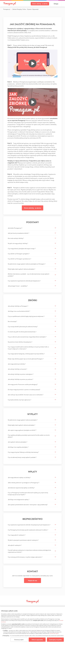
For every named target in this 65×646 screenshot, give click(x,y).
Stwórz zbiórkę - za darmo (40, 4)
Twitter (23, 605)
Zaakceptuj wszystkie (55, 640)
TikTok (41, 605)
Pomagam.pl (6, 9)
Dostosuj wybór (19, 640)
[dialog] (32, 626)
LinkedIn (35, 605)
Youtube (47, 605)
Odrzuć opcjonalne (37, 640)
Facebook (18, 605)
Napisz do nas (32, 580)
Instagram (29, 605)
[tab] (32, 228)
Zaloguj (56, 4)
